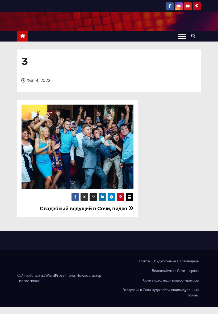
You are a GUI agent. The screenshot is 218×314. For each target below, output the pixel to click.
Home (144, 261)
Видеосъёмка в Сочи (168, 270)
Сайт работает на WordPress (41, 275)
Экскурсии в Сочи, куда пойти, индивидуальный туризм (161, 292)
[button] (194, 36)
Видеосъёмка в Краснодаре (176, 261)
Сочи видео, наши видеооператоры (171, 280)
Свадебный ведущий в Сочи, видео (84, 208)
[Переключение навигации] (182, 36)
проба (194, 270)
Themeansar (28, 280)
